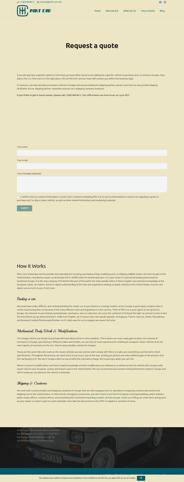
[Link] (34, 10)
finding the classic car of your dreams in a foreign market (89, 306)
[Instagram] (165, 2)
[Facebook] (160, 2)
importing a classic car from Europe (103, 398)
